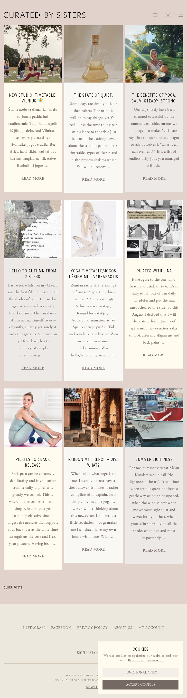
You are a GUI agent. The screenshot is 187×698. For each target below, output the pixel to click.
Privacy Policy (92, 628)
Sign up (93, 687)
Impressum (155, 660)
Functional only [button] (140, 672)
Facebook (61, 628)
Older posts (13, 587)
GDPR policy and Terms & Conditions (86, 680)
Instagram (34, 628)
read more (32, 178)
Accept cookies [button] (140, 684)
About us (123, 628)
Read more (136, 660)
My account (151, 628)
